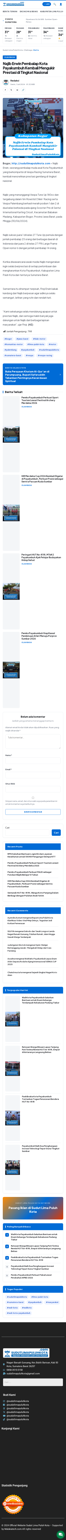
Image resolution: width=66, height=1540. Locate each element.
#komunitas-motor (13, 344)
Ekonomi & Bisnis (29, 11)
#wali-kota (12, 1308)
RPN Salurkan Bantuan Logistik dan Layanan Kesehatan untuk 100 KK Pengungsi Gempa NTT (32, 855)
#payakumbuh (27, 350)
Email (8, 769)
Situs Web (10, 784)
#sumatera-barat (12, 355)
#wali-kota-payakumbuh (18, 1313)
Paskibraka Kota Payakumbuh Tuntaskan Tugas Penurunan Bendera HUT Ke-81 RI (34, 1258)
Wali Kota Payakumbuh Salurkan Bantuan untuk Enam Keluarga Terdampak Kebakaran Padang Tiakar (34, 1237)
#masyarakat (52, 1302)
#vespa (29, 355)
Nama (8, 755)
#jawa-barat (22, 339)
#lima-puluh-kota (35, 344)
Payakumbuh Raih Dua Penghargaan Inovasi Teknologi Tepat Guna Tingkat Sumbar (32, 1267)
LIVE (47, 4)
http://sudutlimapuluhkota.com (31, 163)
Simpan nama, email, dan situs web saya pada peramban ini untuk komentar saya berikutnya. (31, 802)
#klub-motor (39, 339)
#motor (52, 344)
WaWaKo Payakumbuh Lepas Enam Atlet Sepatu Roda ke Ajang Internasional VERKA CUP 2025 (32, 961)
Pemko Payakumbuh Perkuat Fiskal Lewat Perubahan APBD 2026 (31, 1276)
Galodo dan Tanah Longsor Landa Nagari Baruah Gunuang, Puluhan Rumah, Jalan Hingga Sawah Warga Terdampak (31, 934)
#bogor (8, 339)
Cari (7, 827)
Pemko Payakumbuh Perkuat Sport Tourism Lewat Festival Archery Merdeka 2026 (33, 864)
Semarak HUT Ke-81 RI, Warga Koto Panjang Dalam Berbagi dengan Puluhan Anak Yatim (33, 894)
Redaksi (14, 80)
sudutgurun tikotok (17, 945)
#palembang (10, 350)
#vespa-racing (45, 355)
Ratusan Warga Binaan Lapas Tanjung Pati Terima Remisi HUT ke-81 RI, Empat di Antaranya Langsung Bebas (36, 1248)
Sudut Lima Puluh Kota (13, 50)
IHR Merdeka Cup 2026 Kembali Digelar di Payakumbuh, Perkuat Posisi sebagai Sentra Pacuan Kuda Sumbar (30, 884)
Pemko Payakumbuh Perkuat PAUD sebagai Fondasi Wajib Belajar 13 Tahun (29, 873)
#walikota (26, 1308)
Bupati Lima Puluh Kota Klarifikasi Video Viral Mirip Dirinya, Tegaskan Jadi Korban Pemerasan (30, 920)
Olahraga (28, 50)
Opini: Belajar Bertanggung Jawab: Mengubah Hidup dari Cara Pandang (29, 948)
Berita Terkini (10, 11)
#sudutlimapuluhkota (49, 350)
